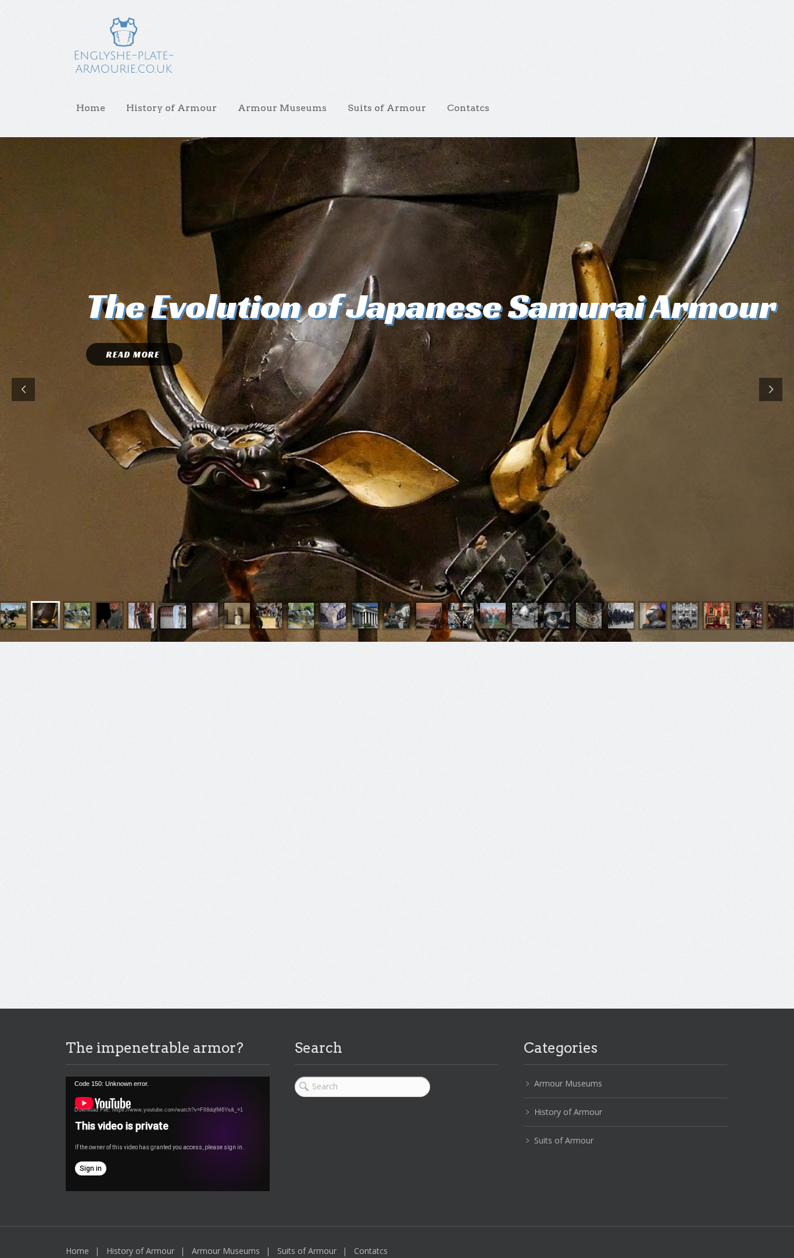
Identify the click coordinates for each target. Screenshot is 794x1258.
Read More (134, 354)
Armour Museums (282, 107)
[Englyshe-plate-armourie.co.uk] (124, 51)
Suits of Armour (387, 107)
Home (90, 107)
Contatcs (468, 107)
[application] (168, 1134)
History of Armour (171, 107)
